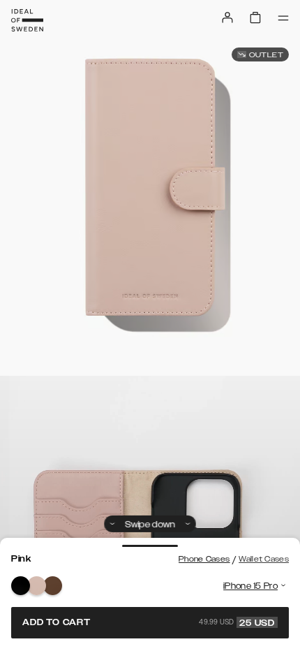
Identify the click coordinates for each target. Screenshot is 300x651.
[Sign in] (227, 17)
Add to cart (148, 622)
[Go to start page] (27, 20)
